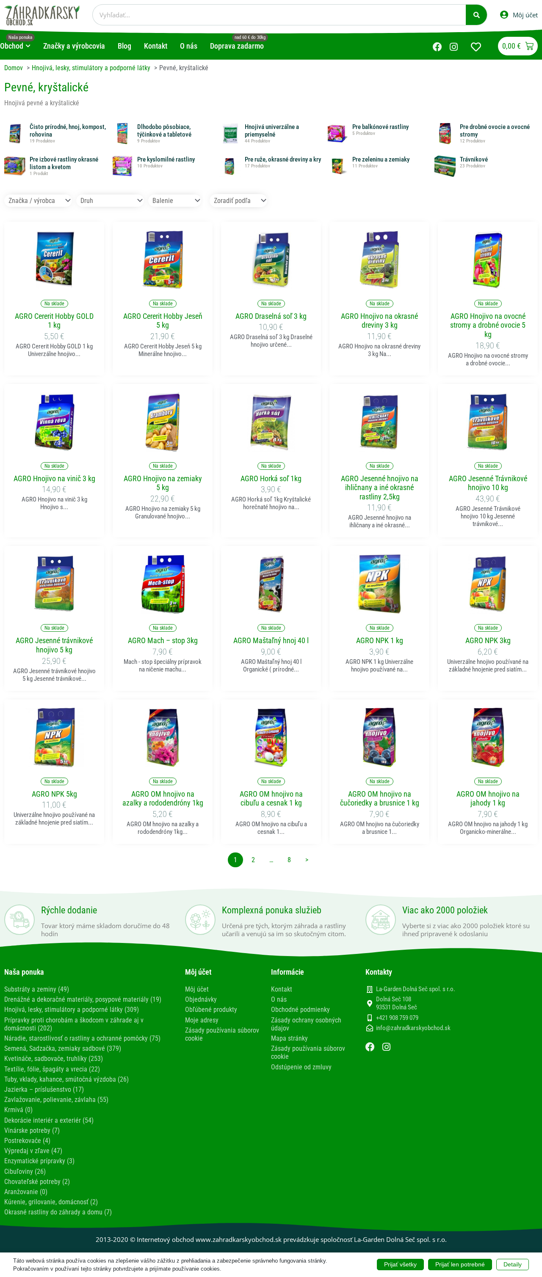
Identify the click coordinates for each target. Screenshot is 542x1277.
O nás (279, 999)
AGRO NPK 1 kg (379, 640)
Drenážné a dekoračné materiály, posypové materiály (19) (82, 999)
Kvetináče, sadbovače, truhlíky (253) (53, 1059)
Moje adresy (201, 1020)
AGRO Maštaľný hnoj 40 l (271, 640)
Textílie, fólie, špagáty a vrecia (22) (52, 1069)
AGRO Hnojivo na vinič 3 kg (54, 478)
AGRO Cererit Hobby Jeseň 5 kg (162, 321)
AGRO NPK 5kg (54, 793)
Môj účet (197, 989)
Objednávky (201, 999)
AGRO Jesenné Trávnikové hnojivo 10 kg (488, 483)
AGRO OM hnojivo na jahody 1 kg (488, 798)
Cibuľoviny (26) (25, 1171)
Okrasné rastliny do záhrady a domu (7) (58, 1212)
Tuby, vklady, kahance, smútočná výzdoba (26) (66, 1079)
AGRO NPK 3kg (488, 640)
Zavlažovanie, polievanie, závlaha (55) (56, 1100)
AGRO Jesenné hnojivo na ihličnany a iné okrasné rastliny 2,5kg (379, 487)
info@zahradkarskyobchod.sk (413, 1028)
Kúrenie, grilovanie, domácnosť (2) (51, 1202)
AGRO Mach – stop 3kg (163, 640)
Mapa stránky (289, 1038)
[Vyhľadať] (476, 15)
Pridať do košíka (54, 284)
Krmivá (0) (18, 1110)
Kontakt (281, 989)
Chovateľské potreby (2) (37, 1182)
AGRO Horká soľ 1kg (271, 478)
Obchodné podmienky (300, 1010)
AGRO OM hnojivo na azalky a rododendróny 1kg (162, 798)
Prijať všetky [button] (400, 1264)
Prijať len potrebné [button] (460, 1264)
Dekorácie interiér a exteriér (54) (49, 1120)
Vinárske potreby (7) (32, 1130)
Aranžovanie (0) (25, 1192)
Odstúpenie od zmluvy (301, 1067)
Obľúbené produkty (211, 1010)
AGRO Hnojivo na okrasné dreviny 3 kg (379, 321)
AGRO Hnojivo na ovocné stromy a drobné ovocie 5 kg (487, 325)
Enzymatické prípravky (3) (39, 1161)
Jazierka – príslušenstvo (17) (44, 1089)
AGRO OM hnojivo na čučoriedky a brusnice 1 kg (379, 798)
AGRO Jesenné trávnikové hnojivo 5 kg (54, 645)
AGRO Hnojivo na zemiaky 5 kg (163, 483)
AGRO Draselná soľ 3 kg (271, 316)
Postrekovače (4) (27, 1141)
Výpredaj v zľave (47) (33, 1151)
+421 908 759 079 (397, 1018)
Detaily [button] (512, 1264)
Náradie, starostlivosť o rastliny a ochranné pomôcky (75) (82, 1038)
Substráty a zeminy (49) (36, 989)
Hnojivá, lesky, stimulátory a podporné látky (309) (71, 1010)
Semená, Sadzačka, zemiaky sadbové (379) (62, 1048)
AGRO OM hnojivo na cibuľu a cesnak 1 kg (271, 798)
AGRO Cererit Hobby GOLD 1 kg (54, 321)
